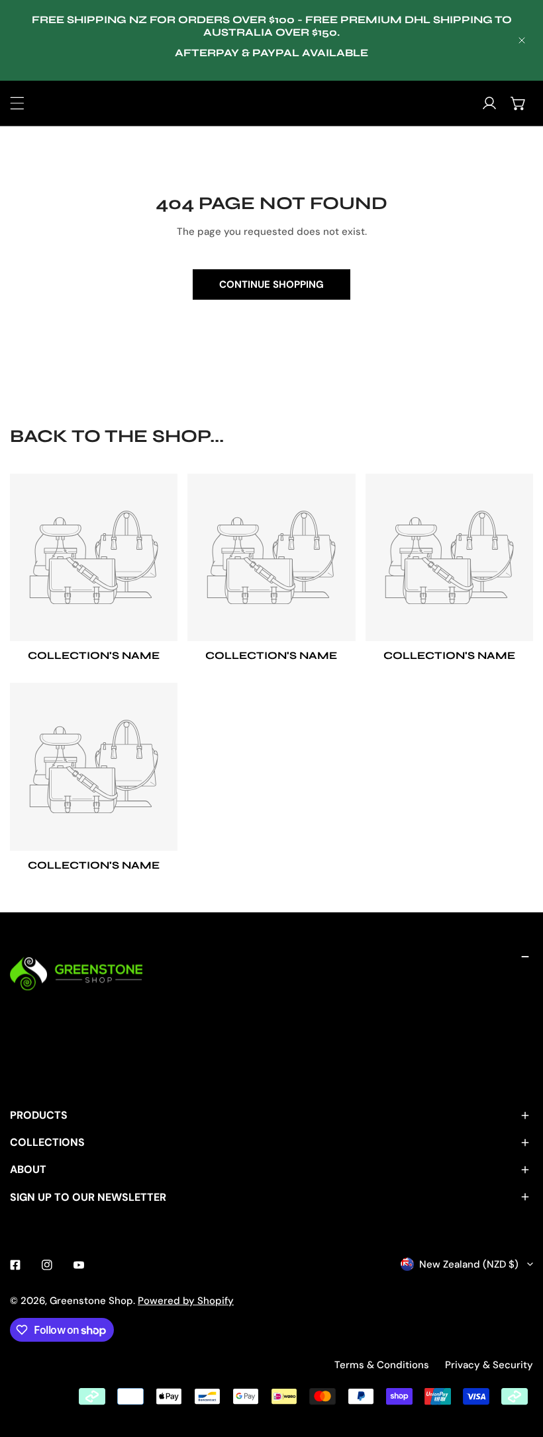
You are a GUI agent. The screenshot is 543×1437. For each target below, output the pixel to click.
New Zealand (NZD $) (468, 1264)
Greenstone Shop (91, 1300)
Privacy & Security (489, 1365)
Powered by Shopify (186, 1300)
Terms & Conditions (381, 1365)
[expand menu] (17, 103)
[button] (518, 103)
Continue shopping (271, 284)
